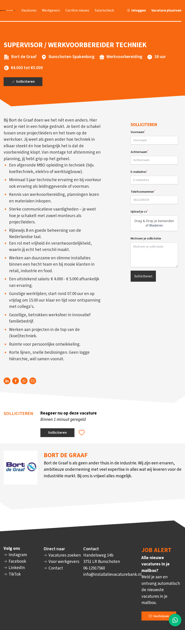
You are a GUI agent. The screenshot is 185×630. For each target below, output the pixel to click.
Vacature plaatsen (166, 10)
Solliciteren (25, 81)
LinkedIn (16, 568)
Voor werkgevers (63, 562)
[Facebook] (15, 380)
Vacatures (29, 10)
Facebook (17, 561)
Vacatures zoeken (64, 555)
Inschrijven (161, 616)
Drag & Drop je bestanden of (154, 223)
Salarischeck (104, 10)
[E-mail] (32, 380)
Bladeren (156, 225)
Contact (55, 568)
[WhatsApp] (24, 380)
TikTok (14, 574)
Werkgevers (51, 10)
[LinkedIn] (7, 380)
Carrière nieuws (77, 10)
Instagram (17, 555)
